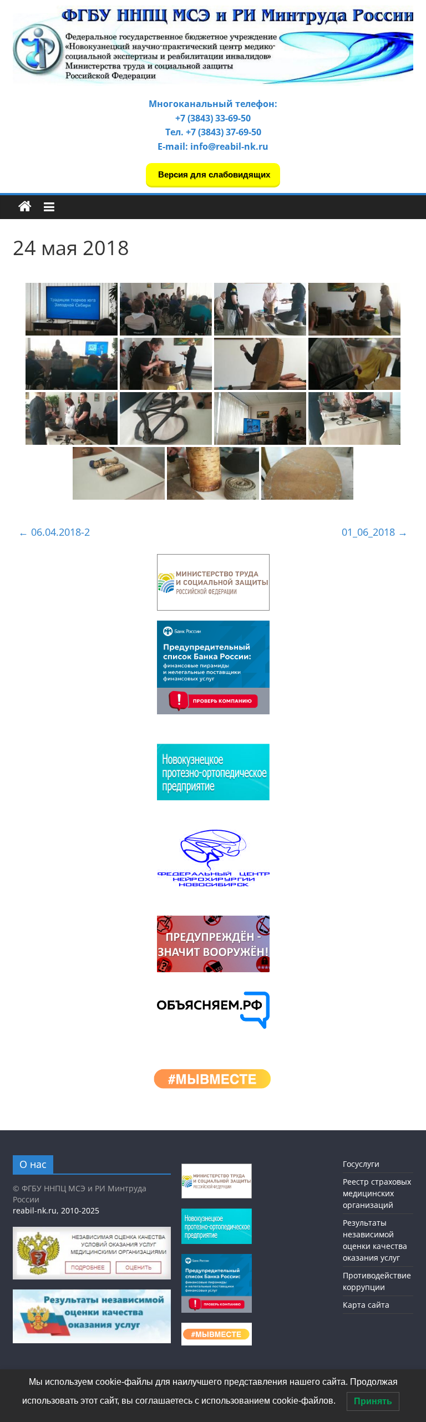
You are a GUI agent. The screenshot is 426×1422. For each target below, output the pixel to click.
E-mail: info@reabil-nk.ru (213, 146)
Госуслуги (361, 1164)
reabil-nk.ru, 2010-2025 (56, 1210)
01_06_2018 (375, 532)
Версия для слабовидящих (213, 174)
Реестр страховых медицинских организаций (377, 1193)
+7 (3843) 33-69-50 (213, 118)
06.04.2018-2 (54, 532)
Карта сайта (366, 1304)
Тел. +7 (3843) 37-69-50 (213, 132)
